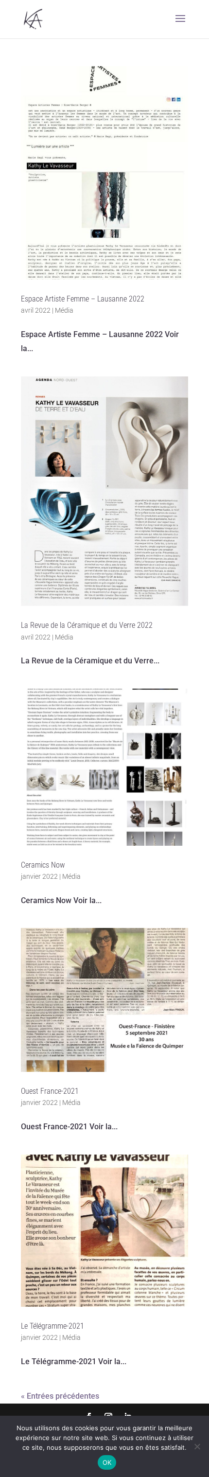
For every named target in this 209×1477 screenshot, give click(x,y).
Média (64, 310)
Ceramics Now (43, 865)
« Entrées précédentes (60, 1396)
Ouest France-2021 (50, 1091)
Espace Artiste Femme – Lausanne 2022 (82, 298)
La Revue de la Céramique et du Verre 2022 (87, 625)
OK (107, 1462)
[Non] (197, 1446)
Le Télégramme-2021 (52, 1326)
